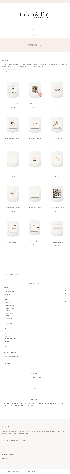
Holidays (7, 302)
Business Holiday (10, 326)
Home (6, 331)
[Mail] (37, 30)
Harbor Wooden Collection (11, 356)
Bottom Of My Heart (13, 207)
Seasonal (7, 333)
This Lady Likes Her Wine (57, 207)
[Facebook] (35, 30)
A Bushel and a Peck (12, 242)
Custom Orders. (30, 406)
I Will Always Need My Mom (35, 173)
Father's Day (9, 315)
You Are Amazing (57, 242)
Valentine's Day (10, 305)
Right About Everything (12, 138)
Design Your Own (9, 349)
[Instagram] (32, 30)
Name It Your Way (35, 138)
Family (6, 299)
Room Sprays (7, 363)
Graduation (8, 336)
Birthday (7, 343)
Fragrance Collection (8, 454)
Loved (57, 173)
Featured (6, 287)
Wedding (7, 341)
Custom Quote (35, 241)
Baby (6, 346)
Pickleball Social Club (12, 104)
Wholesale (5, 458)
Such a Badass (57, 104)
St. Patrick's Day (10, 308)
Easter (8, 310)
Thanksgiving (9, 321)
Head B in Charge (35, 207)
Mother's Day (9, 313)
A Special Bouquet (57, 138)
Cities (6, 297)
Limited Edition (7, 360)
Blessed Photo (35, 104)
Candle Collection (9, 291)
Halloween (9, 318)
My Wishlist (43, 378)
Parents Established (12, 173)
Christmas (9, 323)
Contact (4, 451)
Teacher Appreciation (10, 338)
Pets (6, 328)
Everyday (7, 294)
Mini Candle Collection (10, 352)
